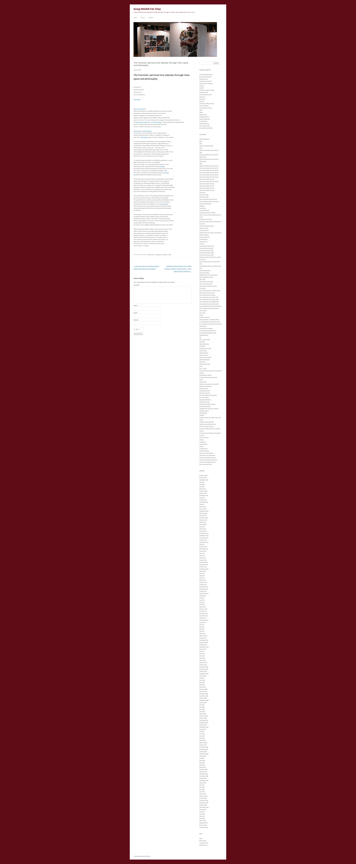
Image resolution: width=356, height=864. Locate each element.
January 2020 (203, 524)
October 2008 (203, 698)
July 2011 (201, 624)
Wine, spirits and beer (205, 464)
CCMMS (201, 88)
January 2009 (203, 691)
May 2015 (202, 544)
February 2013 (203, 582)
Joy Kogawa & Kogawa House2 (207, 333)
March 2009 (202, 687)
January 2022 (203, 515)
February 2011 (203, 635)
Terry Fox (202, 435)
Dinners (151, 17)
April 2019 (202, 526)
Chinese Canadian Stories (206, 103)
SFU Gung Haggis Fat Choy (206, 426)
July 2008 (201, 705)
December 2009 (203, 667)
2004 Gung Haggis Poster (206, 146)
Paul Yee (201, 101)
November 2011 (203, 615)
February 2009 (203, 689)
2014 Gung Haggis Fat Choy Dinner (209, 177)
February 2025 (203, 491)
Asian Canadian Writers (206, 74)
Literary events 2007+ (205, 357)
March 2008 (202, 713)
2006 (200, 152)
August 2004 (202, 809)
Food (200, 268)
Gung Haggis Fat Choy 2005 (206, 293)
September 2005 (204, 780)
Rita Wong (202, 99)
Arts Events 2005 (204, 195)
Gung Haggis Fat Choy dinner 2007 (208, 297)
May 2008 (202, 709)
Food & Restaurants (204, 270)
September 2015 (204, 542)
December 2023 (203, 502)
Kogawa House (203, 79)
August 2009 (202, 676)
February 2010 (203, 662)
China (201, 217)
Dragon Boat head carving (206, 246)
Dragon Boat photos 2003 (206, 250)
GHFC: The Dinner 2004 (205, 284)
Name (136, 305)
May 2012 (202, 602)
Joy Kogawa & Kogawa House (207, 330)
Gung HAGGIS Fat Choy (147, 9)
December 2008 (203, 693)
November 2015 (203, 537)
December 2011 (203, 613)
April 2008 (202, 711)
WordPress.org (203, 845)
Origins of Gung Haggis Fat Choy (208, 377)
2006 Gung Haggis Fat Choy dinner (208, 154)
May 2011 (202, 629)
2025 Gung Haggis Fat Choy (206, 188)
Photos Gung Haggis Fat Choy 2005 (209, 384)
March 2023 (202, 506)
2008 (200, 163)
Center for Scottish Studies (206, 90)
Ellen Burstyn (144, 137)
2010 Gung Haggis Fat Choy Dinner (209, 168)
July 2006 (201, 758)
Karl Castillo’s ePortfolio (206, 128)
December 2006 (203, 747)
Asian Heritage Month (205, 203)
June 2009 (202, 680)
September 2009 (204, 673)
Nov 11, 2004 (202, 368)
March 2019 (202, 529)
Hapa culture (203, 310)
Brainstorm (165, 204)
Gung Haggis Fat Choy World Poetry (209, 308)
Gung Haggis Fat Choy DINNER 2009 (209, 301)
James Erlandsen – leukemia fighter (209, 319)
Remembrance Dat (204, 390)
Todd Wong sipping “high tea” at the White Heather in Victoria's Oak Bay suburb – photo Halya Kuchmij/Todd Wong (177, 268)
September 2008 (204, 700)
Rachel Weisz (148, 131)
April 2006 (202, 765)
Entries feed (202, 840)
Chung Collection (204, 105)
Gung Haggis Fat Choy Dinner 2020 (209, 304)
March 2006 (202, 767)
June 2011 (202, 627)
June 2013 (202, 573)
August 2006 (202, 756)
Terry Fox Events (204, 437)
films (200, 264)
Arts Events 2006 (204, 197)
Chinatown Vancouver (205, 219)
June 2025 (202, 484)
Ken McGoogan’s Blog (205, 94)
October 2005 (203, 778)
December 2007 (203, 720)
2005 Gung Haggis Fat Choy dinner (208, 150)
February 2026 (203, 475)
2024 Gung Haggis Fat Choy (206, 186)
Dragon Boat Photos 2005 (206, 255)
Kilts (200, 337)
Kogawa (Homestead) (205, 81)
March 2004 (202, 820)
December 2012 (203, 586)
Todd (169, 254)
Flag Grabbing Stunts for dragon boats (210, 266)
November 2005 (203, 776)
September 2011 (204, 620)
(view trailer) (137, 99)
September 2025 (204, 480)
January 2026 (203, 477)
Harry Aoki (202, 313)
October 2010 (203, 644)
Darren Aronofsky (139, 109)
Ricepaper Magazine (205, 399)
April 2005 (202, 791)
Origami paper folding (205, 375)
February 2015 (203, 546)
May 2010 (202, 656)
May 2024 (202, 497)
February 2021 (203, 520)
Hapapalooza (203, 114)
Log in (201, 838)
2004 (200, 143)
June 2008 (202, 707)
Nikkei (201, 112)
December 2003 (203, 827)
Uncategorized (203, 448)
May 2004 (202, 816)
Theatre (201, 439)
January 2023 (203, 509)
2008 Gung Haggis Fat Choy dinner (208, 166)
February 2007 (203, 742)
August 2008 (202, 702)
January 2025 (203, 493)
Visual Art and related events (207, 462)
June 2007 (202, 733)
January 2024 (203, 500)
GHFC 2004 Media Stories (206, 277)
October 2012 (203, 591)
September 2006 (204, 754)
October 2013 (203, 566)
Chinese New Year (204, 237)
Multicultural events (204, 364)
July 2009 (201, 678)
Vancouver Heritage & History (207, 457)
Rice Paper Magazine (205, 76)
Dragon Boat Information (206, 248)
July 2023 (201, 504)
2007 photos (202, 161)
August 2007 (202, 729)
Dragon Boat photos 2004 (206, 252)
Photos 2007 (202, 382)
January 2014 (203, 560)
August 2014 (202, 551)
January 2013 (203, 584)
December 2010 (203, 640)
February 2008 (203, 716)
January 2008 (203, 718)
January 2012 (203, 611)
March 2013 (202, 580)
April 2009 (202, 684)
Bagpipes (202, 206)
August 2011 (202, 622)
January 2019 (203, 531)
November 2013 (203, 564)
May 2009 (202, 682)
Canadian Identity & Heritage (207, 212)
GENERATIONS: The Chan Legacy (208, 275)
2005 (200, 148)
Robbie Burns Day (204, 402)
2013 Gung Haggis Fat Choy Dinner (209, 174)
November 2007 (203, 722)
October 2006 (203, 751)
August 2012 (202, 595)
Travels (201, 446)
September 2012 (204, 593)
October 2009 (203, 671)
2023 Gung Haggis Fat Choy (206, 183)
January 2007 (203, 745)
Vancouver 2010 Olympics (206, 453)
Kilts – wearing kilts (204, 339)
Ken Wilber (162, 166)
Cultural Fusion (203, 241)
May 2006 (202, 762)
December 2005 (203, 774)
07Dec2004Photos (204, 139)
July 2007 (201, 731)
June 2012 (202, 600)
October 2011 (203, 618)
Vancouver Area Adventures (207, 455)
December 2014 (203, 549)
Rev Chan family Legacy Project (208, 395)
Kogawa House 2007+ (205, 348)
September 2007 (204, 727)
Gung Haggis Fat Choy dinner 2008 (208, 299)
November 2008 (203, 696)
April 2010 (202, 658)
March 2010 (202, 660)
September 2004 (204, 807)
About (143, 17)
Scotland (201, 415)
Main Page (150, 254)
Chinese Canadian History (206, 226)
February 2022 (203, 513)
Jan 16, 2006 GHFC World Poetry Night (209, 321)
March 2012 (202, 607)
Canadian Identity (204, 210)
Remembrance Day (204, 393)
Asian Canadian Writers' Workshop (209, 201)
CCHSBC (201, 85)
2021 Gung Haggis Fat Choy (206, 179)
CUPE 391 (202, 244)
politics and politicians (205, 386)
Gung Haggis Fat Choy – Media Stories (210, 290)
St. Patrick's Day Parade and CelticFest (210, 433)
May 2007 (202, 736)
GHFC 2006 (202, 279)
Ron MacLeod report (205, 406)
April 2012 (202, 604)
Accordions (202, 192)
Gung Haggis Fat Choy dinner (207, 295)
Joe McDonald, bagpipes (206, 328)
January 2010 (203, 664)
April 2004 (202, 818)
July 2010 (201, 651)
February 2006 (203, 769)
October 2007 (203, 725)
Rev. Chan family (204, 397)
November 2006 (203, 749)
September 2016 (204, 535)
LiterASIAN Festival (204, 359)
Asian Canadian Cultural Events (208, 199)
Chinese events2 (204, 230)
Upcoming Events (204, 451)
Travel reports (203, 444)
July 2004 (201, 811)
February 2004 (203, 823)
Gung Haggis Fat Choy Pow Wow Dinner (210, 306)
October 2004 (203, 805)
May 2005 (202, 789)
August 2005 (202, 782)
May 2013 (202, 575)
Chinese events (203, 228)
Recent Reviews (203, 388)
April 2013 (202, 578)
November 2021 (203, 517)
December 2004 (203, 800)
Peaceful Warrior (157, 122)
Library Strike (203, 350)
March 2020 (202, 522)
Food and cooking (204, 272)
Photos (201, 379)
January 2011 (203, 638)
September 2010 (204, 647)
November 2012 (203, 589)
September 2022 (204, 511)
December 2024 (203, 495)
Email (136, 313)
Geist (200, 110)
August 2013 (202, 571)
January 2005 (203, 798)
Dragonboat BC (203, 92)
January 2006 (203, 771)
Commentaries (203, 239)
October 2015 (203, 540)
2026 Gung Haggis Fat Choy (206, 190)
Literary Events (203, 355)
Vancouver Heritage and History (208, 460)
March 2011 (202, 633)
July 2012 (201, 598)
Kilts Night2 (202, 346)
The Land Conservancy (205, 108)
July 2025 (201, 482)
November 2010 (203, 642)
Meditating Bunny (204, 117)
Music (201, 366)
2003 (200, 141)
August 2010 (202, 649)
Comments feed (203, 843)
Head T (201, 315)
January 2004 (203, 825)
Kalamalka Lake (203, 335)
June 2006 (202, 760)
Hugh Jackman (137, 131)
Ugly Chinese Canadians (206, 83)
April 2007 (202, 738)
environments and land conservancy (209, 261)
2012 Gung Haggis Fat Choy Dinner (209, 172)
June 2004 (202, 814)
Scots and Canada (204, 125)
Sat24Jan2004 (203, 413)
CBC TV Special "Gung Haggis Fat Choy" (210, 215)
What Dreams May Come (143, 122)
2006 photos (202, 157)
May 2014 (202, 553)
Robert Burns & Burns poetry (207, 404)
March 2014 (202, 558)
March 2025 (202, 488)
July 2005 (201, 785)
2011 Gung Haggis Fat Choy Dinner (209, 170)
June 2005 (202, 787)
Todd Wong (202, 442)
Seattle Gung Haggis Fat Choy (207, 424)
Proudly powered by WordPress (142, 856)
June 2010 (202, 653)
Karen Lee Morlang (204, 119)
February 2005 (203, 796)
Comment (137, 285)
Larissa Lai (202, 97)
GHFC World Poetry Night (206, 281)
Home (135, 17)
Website (136, 320)
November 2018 (203, 533)
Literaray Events (203, 353)
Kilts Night (202, 342)
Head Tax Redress (204, 317)
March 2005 (202, 794)
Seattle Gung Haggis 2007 (206, 422)
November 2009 (203, 669)
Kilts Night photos (204, 344)
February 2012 (203, 609)
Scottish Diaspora (204, 123)
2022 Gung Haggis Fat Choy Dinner (209, 181)
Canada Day (202, 208)
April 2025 (202, 486)
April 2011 (202, 631)
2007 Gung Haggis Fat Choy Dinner (209, 159)
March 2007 (202, 740)
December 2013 (203, 562)
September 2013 (204, 569)
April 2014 (202, 555)
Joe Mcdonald (203, 121)
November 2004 (203, 802)
